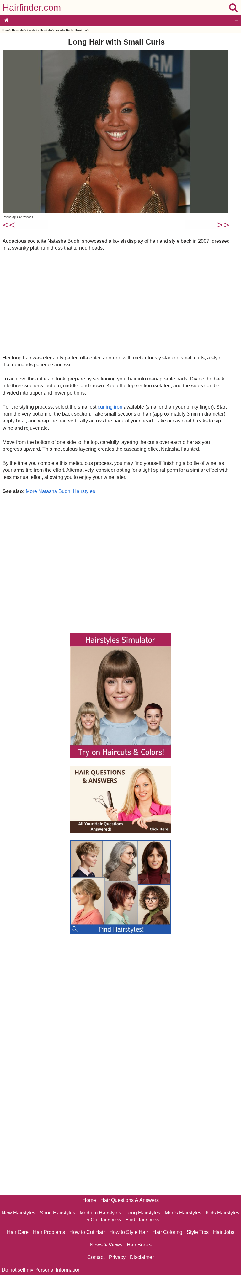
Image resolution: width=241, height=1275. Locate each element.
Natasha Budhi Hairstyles (71, 30)
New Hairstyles (18, 1212)
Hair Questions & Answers (129, 1200)
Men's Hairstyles (183, 1212)
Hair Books (139, 1244)
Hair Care (18, 1232)
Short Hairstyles (57, 1212)
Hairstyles (18, 30)
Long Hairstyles (143, 1212)
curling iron (110, 407)
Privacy (117, 1257)
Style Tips (198, 1232)
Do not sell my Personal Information (41, 1269)
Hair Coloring (167, 1232)
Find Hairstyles (142, 1219)
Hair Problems (49, 1232)
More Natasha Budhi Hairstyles (60, 491)
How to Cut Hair (87, 1232)
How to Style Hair (128, 1232)
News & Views (106, 1244)
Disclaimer (142, 1257)
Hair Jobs (223, 1232)
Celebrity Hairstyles (39, 30)
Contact (95, 1257)
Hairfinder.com (32, 8)
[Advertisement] (116, 303)
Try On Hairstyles (102, 1219)
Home (5, 30)
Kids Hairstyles (222, 1212)
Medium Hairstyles (100, 1212)
